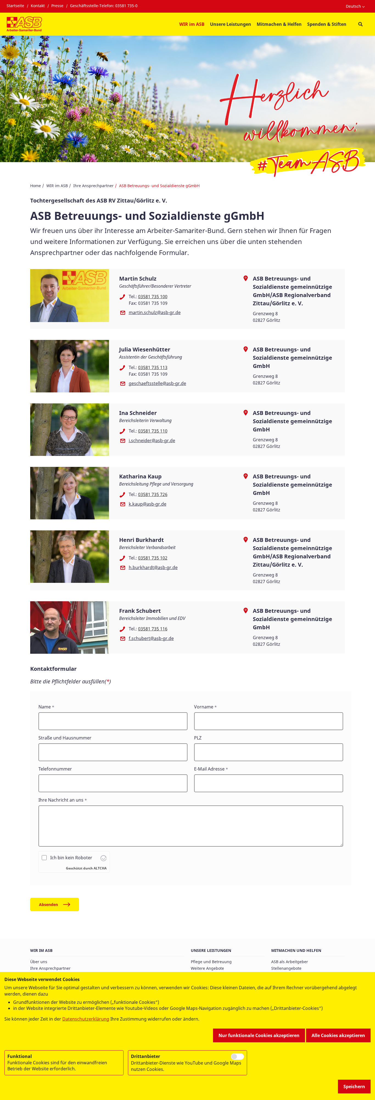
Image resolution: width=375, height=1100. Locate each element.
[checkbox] (237, 1056)
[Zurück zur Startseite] (24, 24)
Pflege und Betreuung (211, 961)
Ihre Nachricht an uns (60, 800)
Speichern (354, 1087)
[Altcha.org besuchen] (103, 858)
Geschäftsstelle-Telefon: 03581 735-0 (104, 5)
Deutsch (353, 6)
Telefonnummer (55, 769)
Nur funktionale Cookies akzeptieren (259, 1035)
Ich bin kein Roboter (71, 858)
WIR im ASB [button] (192, 24)
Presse (57, 5)
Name (44, 707)
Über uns (38, 961)
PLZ (198, 738)
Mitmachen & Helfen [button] (279, 24)
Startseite (15, 5)
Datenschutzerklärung (85, 1019)
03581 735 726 (152, 494)
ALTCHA (100, 868)
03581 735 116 (152, 629)
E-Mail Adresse (209, 769)
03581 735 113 (152, 367)
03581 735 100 (152, 296)
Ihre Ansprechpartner (93, 185)
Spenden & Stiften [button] (326, 24)
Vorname (203, 707)
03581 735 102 (152, 558)
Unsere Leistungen (211, 950)
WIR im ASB (57, 185)
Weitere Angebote (207, 968)
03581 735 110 (152, 431)
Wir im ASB (41, 950)
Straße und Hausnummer (64, 738)
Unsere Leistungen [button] (230, 24)
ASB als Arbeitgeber (289, 961)
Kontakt (38, 5)
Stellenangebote (286, 968)
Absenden (48, 904)
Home (35, 185)
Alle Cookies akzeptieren (338, 1035)
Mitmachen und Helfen (296, 950)
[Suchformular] (360, 24)
